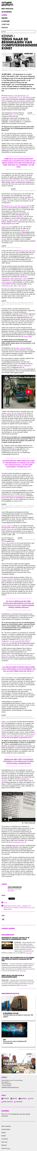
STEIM (15, 363)
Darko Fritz (13, 115)
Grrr (8, 1148)
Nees (5, 201)
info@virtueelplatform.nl (10, 1087)
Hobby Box (5, 227)
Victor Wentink (8, 579)
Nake (29, 199)
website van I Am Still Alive (15, 206)
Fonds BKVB (28, 336)
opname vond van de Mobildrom (13, 413)
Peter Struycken (8, 543)
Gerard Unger (6, 526)
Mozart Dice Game (8, 655)
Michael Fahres (19, 348)
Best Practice (6, 1126)
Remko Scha (6, 721)
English (5, 28)
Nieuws (4, 1135)
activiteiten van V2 (18, 842)
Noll (33, 199)
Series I (26, 316)
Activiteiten (6, 1129)
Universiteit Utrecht (27, 251)
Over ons (5, 24)
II (32, 316)
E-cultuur (5, 1138)
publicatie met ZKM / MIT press (14, 285)
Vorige (10, 925)
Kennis (7, 36)
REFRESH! (20, 216)
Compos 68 (24, 230)
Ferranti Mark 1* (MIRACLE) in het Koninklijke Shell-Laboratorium (16, 641)
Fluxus (4, 239)
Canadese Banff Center (10, 220)
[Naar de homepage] (7, 4)
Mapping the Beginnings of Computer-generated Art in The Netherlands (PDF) (18, 97)
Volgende (26, 925)
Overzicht (18, 925)
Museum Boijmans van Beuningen (13, 496)
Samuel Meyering (8, 529)
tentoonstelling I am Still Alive (16, 180)
